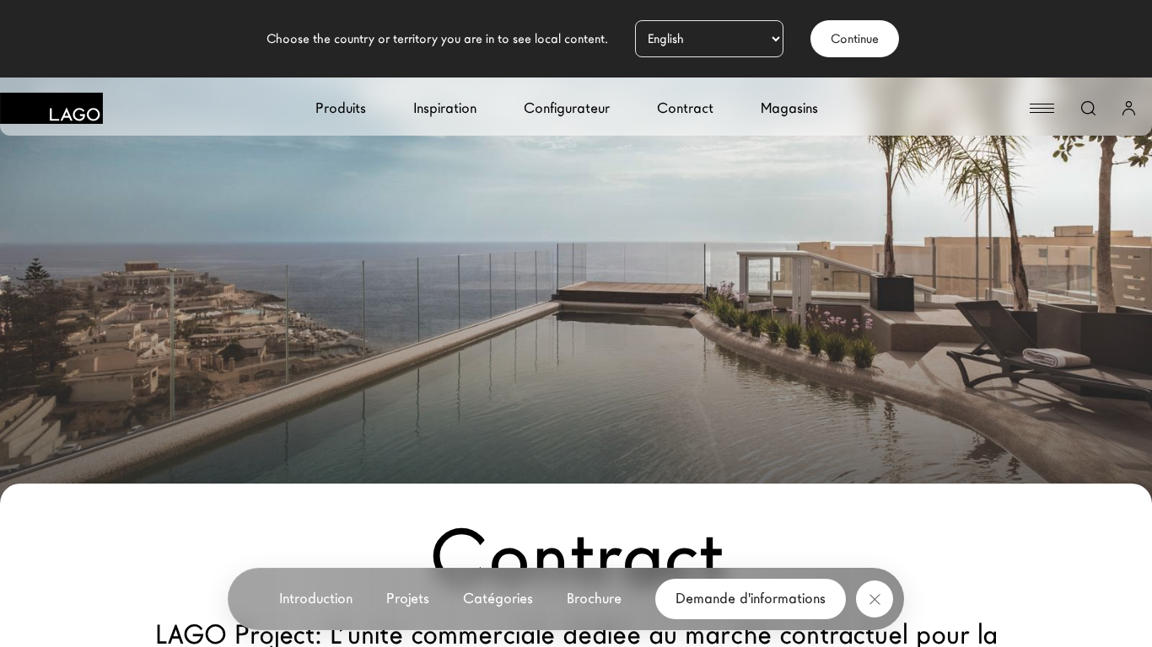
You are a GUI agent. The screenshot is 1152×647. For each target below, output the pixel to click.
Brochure (594, 598)
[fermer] (874, 599)
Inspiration (444, 108)
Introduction (316, 598)
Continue (855, 38)
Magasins (789, 108)
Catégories (498, 598)
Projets (407, 598)
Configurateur (567, 108)
